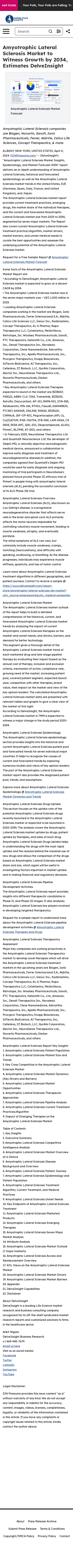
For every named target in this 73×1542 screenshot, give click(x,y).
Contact (64, 1536)
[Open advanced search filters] (58, 31)
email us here (11, 1346)
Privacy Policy (47, 1536)
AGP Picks (9, 5)
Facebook (9, 1355)
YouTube (8, 1374)
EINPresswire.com (23, 155)
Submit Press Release (22, 1528)
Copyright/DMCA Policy (18, 1536)
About (20, 1521)
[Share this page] (68, 31)
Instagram (10, 1369)
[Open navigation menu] (6, 31)
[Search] (50, 31)
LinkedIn (8, 1365)
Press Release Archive (42, 1521)
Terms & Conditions (52, 1528)
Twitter (7, 1360)
